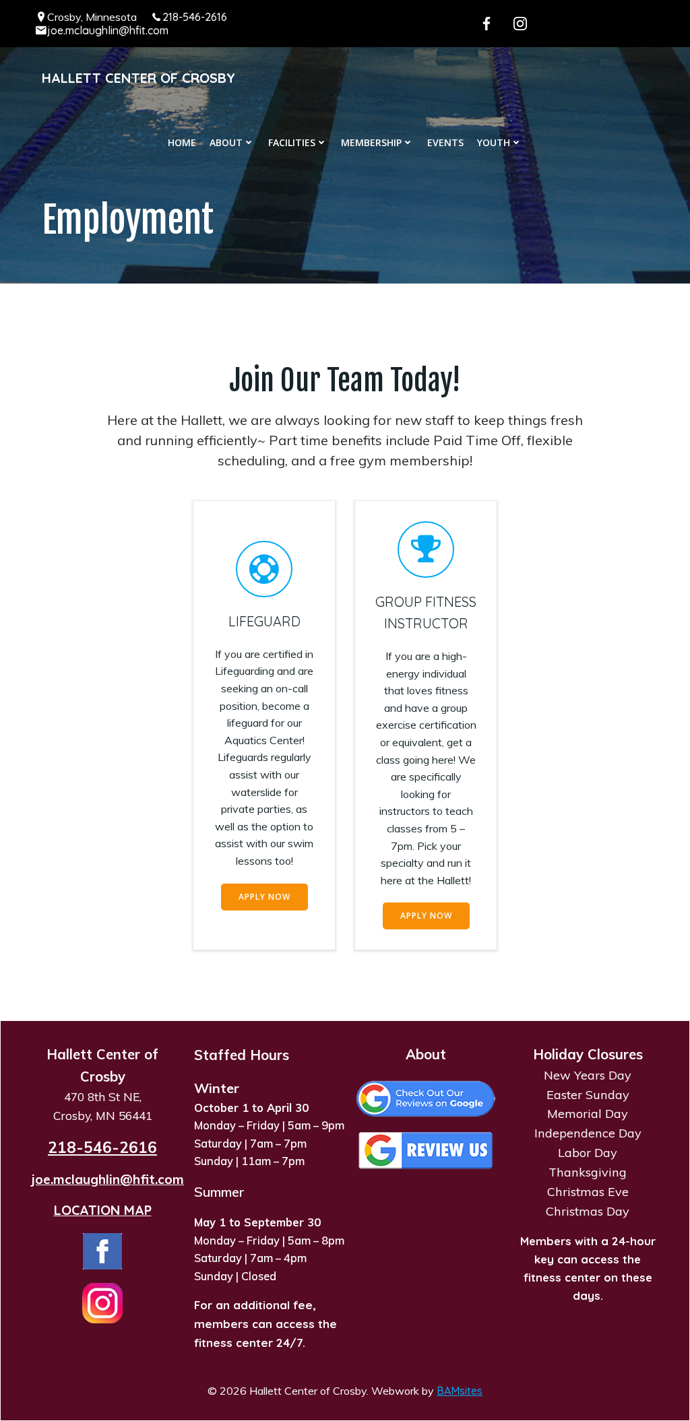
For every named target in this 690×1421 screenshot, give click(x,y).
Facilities (291, 142)
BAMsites (459, 1390)
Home (182, 142)
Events (445, 142)
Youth (493, 142)
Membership (371, 142)
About (226, 142)
